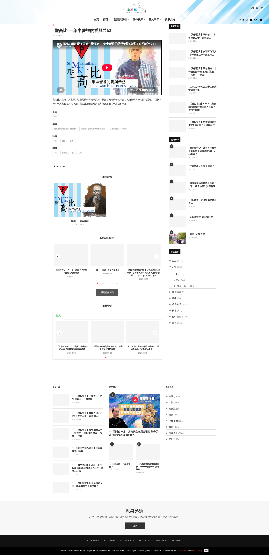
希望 (55, 153)
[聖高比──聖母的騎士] (80, 200)
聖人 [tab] (58, 315)
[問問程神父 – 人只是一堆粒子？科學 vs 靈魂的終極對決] (71, 255)
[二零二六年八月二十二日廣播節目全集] (177, 90)
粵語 (55, 141)
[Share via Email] (64, 167)
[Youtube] (251, 20)
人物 (174, 267)
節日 (174, 323)
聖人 (55, 117)
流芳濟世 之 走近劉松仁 (200, 217)
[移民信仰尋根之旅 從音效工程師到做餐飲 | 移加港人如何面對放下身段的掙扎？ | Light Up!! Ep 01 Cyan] (144, 255)
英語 (71, 141)
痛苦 (73, 153)
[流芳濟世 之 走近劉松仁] (177, 221)
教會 (174, 310)
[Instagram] (247, 20)
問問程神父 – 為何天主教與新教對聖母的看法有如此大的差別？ (202, 151)
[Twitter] (243, 20)
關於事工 (154, 19)
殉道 (81, 153)
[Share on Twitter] (57, 167)
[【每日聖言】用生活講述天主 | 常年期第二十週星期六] (177, 126)
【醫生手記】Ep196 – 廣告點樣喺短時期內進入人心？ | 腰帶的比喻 (202, 106)
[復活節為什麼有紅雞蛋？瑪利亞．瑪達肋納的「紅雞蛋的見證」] (142, 332)
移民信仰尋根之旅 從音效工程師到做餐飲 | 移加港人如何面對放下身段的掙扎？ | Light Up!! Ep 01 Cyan (143, 273)
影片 (54, 25)
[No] (265, 551)
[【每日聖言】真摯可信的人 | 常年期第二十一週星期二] (177, 55)
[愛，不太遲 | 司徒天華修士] (107, 255)
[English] (252, 8)
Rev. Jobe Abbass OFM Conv (65, 129)
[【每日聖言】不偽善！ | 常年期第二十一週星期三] (177, 38)
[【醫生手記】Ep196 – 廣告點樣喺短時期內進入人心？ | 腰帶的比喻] (177, 107)
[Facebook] (240, 20)
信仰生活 (176, 304)
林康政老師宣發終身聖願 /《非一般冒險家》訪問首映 (201, 184)
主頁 (96, 19)
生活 (174, 261)
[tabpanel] (107, 339)
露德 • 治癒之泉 (196, 234)
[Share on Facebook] (54, 167)
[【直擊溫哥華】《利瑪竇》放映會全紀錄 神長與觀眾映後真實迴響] (72, 332)
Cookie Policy (182, 550)
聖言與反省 (120, 19)
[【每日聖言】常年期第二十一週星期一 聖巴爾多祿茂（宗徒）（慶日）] (177, 72)
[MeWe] (256, 20)
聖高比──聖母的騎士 (80, 221)
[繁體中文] (257, 8)
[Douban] (261, 20)
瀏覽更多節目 (107, 292)
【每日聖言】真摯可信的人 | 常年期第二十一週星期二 (202, 53)
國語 (63, 141)
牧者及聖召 (182, 286)
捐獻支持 (170, 19)
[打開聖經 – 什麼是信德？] (177, 170)
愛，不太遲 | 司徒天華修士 (107, 270)
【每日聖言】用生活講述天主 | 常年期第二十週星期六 (202, 123)
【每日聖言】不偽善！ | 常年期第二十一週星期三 (202, 36)
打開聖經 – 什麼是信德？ (201, 166)
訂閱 (135, 526)
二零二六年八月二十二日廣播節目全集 (202, 88)
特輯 (174, 298)
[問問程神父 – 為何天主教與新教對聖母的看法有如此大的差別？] (177, 152)
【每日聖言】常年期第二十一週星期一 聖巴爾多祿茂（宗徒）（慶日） (202, 71)
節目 (105, 19)
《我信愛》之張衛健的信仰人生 (202, 201)
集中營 (64, 153)
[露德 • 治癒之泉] (177, 238)
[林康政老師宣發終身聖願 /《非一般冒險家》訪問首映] (177, 187)
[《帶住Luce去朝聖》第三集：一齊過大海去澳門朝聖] (107, 332)
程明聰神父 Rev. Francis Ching (93, 129)
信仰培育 (176, 317)
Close (206, 550)
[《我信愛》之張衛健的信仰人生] (177, 204)
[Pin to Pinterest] (60, 167)
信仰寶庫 (138, 19)
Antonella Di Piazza (118, 129)
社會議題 (176, 292)
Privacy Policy (196, 550)
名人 (178, 274)
